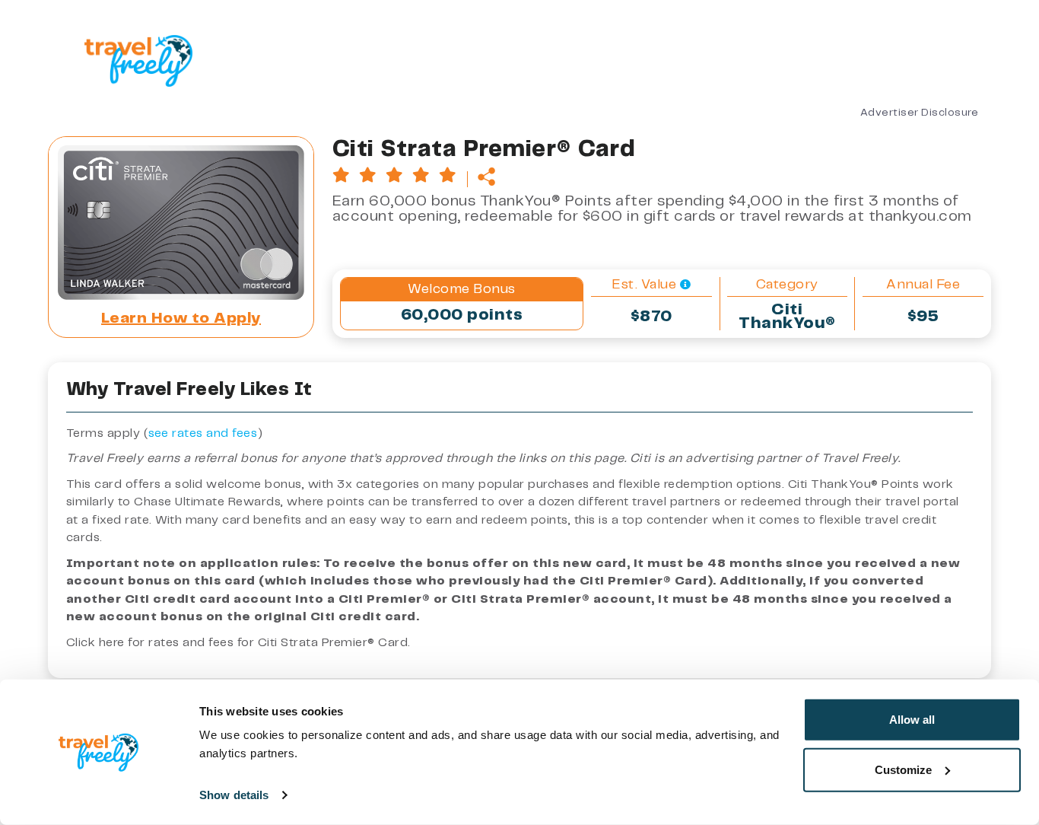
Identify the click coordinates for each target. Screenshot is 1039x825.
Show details (233, 794)
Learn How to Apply (181, 318)
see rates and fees (203, 433)
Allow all (912, 719)
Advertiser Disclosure (919, 112)
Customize (903, 769)
